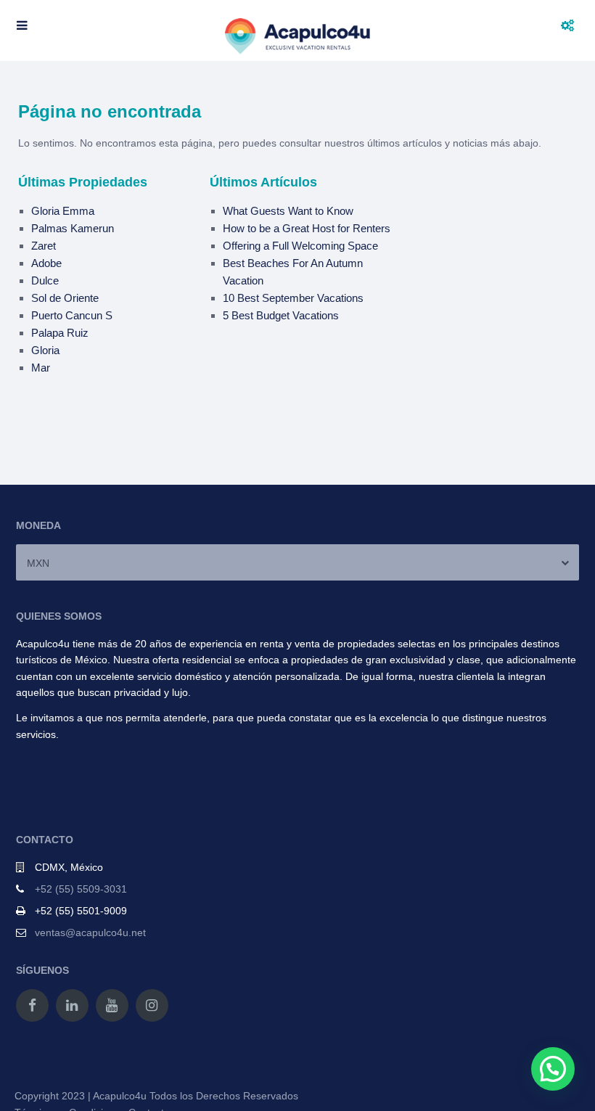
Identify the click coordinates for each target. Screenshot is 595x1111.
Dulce (45, 280)
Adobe (46, 263)
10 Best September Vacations (293, 298)
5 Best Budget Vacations (281, 315)
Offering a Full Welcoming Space (300, 245)
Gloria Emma (62, 211)
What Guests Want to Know (288, 211)
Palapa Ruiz (60, 333)
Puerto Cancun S (71, 315)
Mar (40, 367)
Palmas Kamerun (72, 228)
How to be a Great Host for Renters (306, 228)
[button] (553, 1069)
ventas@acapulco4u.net (90, 932)
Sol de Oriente (65, 298)
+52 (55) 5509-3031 (81, 889)
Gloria (45, 350)
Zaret (43, 245)
